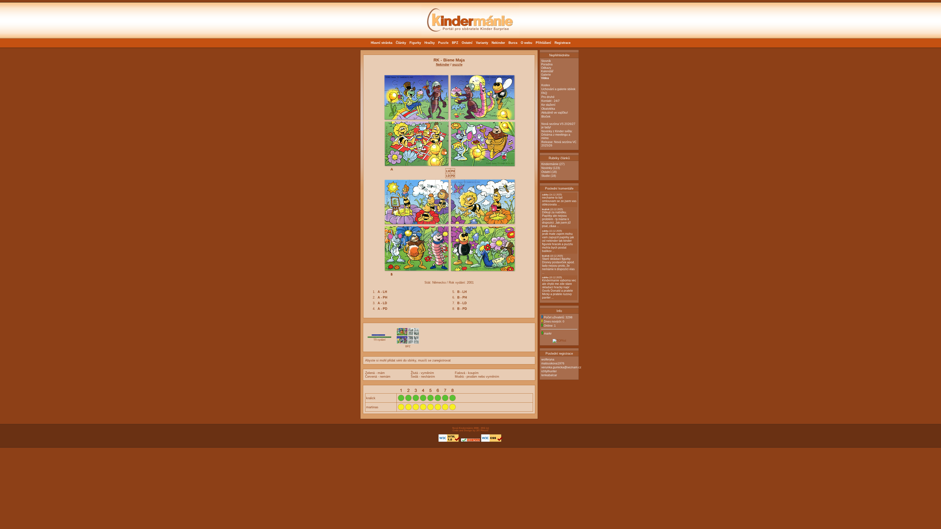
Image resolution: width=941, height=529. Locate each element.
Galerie (546, 74)
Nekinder (498, 43)
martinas (372, 407)
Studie (545, 176)
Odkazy (546, 68)
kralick (370, 398)
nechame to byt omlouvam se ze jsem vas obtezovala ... (559, 199)
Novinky (546, 168)
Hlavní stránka (381, 43)
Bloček (545, 116)
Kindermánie (549, 164)
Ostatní (467, 43)
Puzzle (443, 43)
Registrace (562, 43)
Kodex (545, 85)
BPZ (455, 43)
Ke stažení (548, 105)
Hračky (429, 43)
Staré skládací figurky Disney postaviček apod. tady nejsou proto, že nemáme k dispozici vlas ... (558, 264)
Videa (545, 78)
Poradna (547, 64)
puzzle (457, 64)
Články (401, 43)
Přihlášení (543, 43)
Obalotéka (548, 108)
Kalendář (547, 71)
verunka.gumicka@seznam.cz (561, 367)
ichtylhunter (549, 371)
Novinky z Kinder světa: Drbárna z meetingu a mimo (556, 135)
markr (548, 333)
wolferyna (547, 359)
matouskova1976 (552, 363)
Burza (512, 43)
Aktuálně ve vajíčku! (554, 112)
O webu (526, 43)
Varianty (482, 43)
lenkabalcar (549, 375)
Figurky (415, 43)
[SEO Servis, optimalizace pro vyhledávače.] (470, 441)
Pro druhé (548, 97)
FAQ (544, 93)
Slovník (546, 61)
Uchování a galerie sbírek (558, 89)
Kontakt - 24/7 (550, 101)
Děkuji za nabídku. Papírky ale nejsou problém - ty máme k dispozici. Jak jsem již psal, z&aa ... (556, 218)
